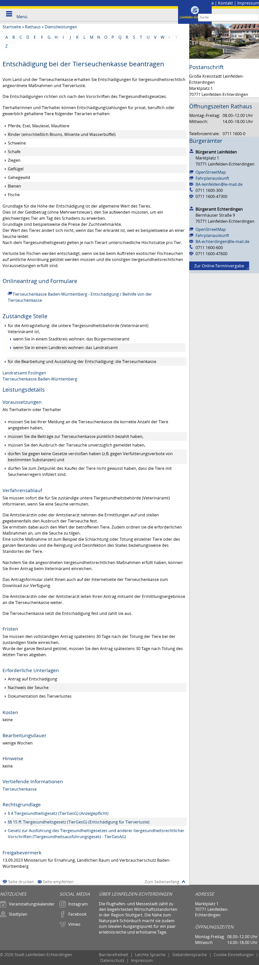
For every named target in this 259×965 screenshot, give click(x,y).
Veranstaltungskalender (32, 904)
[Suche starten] (255, 17)
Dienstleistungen (61, 27)
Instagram (78, 904)
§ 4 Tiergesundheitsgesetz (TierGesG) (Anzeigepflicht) (58, 813)
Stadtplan (18, 914)
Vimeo (74, 924)
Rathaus (33, 27)
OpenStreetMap (211, 172)
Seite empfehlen (58, 881)
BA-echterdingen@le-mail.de (222, 241)
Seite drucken (21, 881)
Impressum (248, 3)
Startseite (12, 27)
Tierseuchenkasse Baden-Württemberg (40, 379)
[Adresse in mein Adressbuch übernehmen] (191, 151)
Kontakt (225, 3)
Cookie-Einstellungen (234, 954)
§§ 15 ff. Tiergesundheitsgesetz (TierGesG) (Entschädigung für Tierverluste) (78, 822)
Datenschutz (112, 960)
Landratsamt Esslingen (24, 373)
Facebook (77, 914)
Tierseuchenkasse (20, 789)
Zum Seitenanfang (162, 881)
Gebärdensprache (189, 954)
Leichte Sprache (150, 954)
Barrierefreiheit (113, 954)
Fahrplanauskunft (212, 178)
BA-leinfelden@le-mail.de (219, 184)
